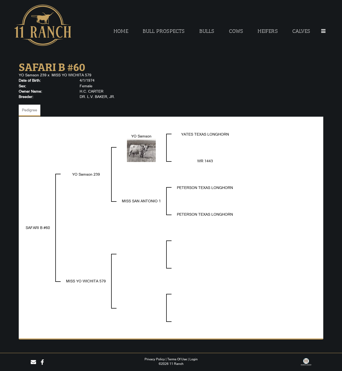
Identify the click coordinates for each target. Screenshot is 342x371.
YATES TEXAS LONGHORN (205, 134)
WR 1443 (205, 161)
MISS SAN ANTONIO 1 (141, 201)
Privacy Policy (155, 359)
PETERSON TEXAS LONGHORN (205, 188)
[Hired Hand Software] (306, 364)
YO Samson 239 (32, 75)
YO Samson (141, 136)
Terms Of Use (177, 359)
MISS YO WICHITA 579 (71, 75)
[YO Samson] (141, 150)
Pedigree (29, 110)
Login (193, 359)
